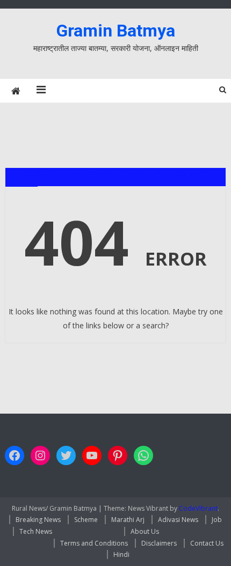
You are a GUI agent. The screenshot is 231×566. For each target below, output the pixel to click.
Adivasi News (178, 519)
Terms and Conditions (94, 543)
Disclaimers (159, 543)
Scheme (86, 519)
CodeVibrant (198, 508)
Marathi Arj (128, 519)
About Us (145, 531)
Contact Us (206, 543)
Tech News (35, 531)
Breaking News (38, 519)
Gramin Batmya (115, 30)
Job (217, 519)
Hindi (121, 554)
